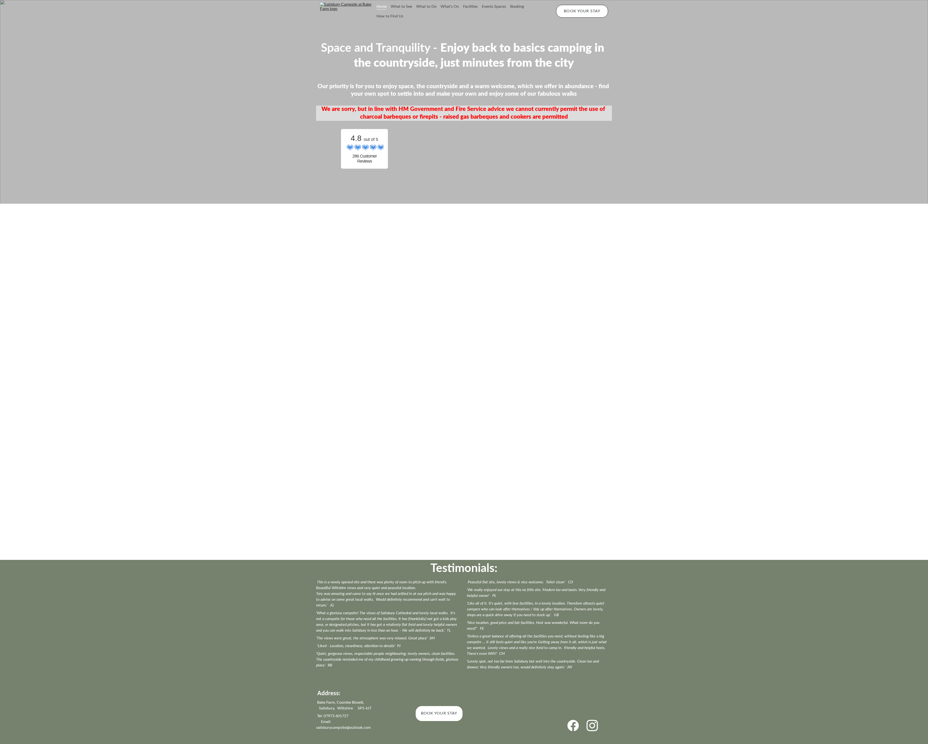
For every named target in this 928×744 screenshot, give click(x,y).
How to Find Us (390, 16)
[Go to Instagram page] (592, 725)
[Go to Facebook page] (573, 725)
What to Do (426, 6)
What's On (450, 6)
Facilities (470, 6)
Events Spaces (494, 6)
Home (382, 6)
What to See (401, 6)
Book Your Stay (582, 11)
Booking (517, 6)
